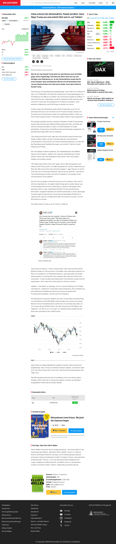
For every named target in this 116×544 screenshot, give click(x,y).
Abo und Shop (36, 528)
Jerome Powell (36, 58)
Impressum (6, 508)
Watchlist (7, 24)
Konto (59, 437)
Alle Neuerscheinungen (111, 117)
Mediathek (34, 508)
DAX (34, 55)
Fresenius (90, 45)
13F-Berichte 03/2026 (105, 136)
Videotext (5, 525)
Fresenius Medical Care (93, 43)
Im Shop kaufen (76, 431)
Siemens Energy (91, 40)
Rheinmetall (90, 48)
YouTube (67, 514)
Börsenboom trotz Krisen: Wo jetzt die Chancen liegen (67, 419)
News (98, 22)
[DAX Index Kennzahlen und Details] (15, 38)
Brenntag (89, 31)
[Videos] (100, 3)
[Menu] (113, 3)
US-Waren (69, 55)
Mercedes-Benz (91, 28)
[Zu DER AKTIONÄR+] (92, 3)
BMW (88, 22)
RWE (88, 34)
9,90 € (100, 159)
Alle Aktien (35, 505)
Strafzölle (57, 55)
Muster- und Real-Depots (40, 521)
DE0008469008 (13, 20)
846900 (4, 20)
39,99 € (101, 130)
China (51, 55)
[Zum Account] (83, 3)
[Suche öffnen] (32, 3)
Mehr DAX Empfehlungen (106, 105)
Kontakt (67, 511)
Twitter (67, 525)
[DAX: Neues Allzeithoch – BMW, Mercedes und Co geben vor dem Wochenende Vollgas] (100, 69)
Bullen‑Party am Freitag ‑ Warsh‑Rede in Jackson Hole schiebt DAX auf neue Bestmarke (100, 91)
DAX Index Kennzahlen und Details (12, 59)
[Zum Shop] (76, 3)
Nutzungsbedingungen (10, 512)
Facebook (67, 522)
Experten (34, 515)
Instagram (68, 518)
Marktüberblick (36, 518)
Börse (38, 55)
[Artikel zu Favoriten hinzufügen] (41, 61)
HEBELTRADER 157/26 (105, 150)
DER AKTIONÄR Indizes (39, 525)
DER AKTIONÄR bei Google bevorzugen (41, 70)
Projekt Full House (103, 121)
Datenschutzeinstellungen (11, 521)
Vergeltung (45, 55)
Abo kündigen (7, 531)
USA (64, 55)
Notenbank (45, 58)
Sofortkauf (62, 430)
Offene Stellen (7, 528)
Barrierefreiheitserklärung (11, 518)
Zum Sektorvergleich (9, 79)
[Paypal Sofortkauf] (53, 492)
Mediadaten (6, 505)
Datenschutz (6, 515)
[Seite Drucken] (37, 61)
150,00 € (101, 144)
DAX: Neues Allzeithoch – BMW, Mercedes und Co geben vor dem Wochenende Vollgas (99, 83)
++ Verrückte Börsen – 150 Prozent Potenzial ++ (58, 7)
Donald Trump (77, 55)
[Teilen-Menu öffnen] (33, 61)
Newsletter (35, 512)
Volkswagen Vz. (91, 25)
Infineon (89, 37)
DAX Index (5, 18)
